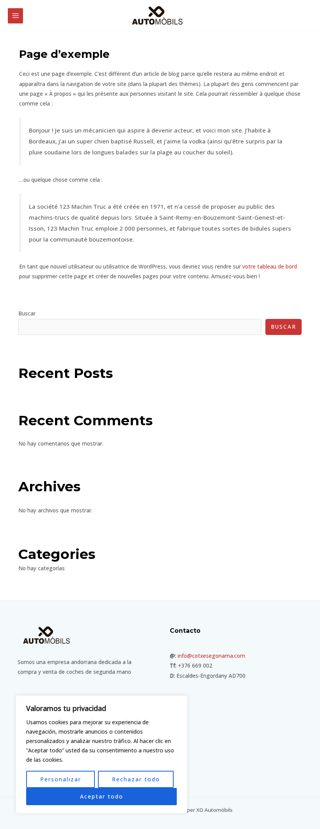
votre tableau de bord (269, 266)
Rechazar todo (136, 779)
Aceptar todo (101, 796)
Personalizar (60, 779)
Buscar (27, 313)
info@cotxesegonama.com (211, 655)
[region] (101, 754)
